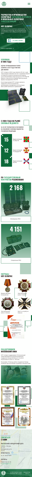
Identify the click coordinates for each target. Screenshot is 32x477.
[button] (16, 41)
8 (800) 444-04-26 (6, 462)
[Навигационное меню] (29, 4)
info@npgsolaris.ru (6, 463)
